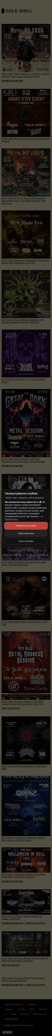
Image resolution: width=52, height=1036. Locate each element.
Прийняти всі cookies (26, 525)
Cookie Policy (11, 519)
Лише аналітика (26, 533)
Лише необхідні (26, 541)
